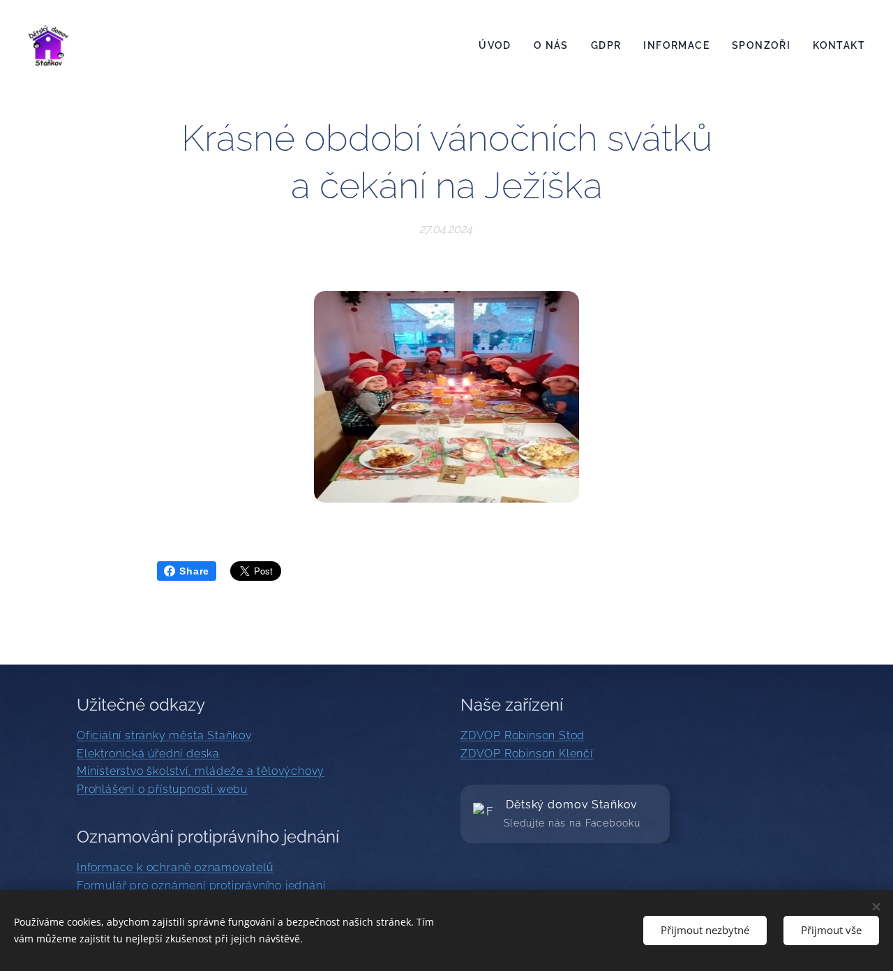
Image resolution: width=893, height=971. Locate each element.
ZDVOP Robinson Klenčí (526, 753)
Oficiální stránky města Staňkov (164, 735)
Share (194, 571)
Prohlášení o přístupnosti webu (162, 789)
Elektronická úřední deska (148, 753)
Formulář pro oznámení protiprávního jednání (201, 885)
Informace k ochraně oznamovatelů (175, 867)
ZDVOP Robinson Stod (522, 735)
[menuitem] (499, 45)
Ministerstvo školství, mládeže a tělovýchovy (200, 771)
